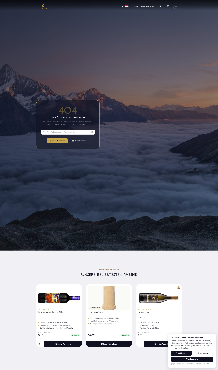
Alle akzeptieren (192, 359)
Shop (136, 6)
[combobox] (67, 132)
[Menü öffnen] (175, 6)
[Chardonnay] (159, 315)
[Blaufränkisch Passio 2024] (59, 315)
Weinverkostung (148, 6)
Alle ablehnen (181, 353)
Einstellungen (203, 353)
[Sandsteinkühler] (109, 315)
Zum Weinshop (57, 141)
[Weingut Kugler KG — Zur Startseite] (43, 6)
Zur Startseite (79, 141)
